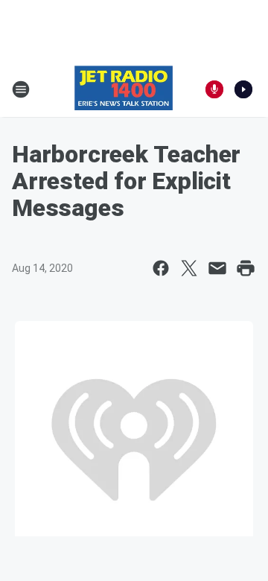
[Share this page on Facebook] (160, 268)
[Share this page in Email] (217, 268)
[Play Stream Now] (243, 89)
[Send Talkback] (214, 89)
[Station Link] (123, 89)
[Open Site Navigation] (21, 89)
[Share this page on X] (189, 268)
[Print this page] (245, 268)
